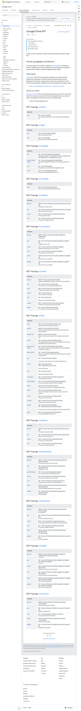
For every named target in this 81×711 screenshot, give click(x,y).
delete (29, 203)
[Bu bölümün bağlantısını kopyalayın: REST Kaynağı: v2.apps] (46, 125)
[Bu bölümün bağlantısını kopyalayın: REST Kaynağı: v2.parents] (49, 421)
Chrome (61, 663)
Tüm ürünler (26, 701)
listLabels (30, 377)
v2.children (43, 195)
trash (28, 396)
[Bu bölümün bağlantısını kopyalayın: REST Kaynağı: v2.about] (47, 107)
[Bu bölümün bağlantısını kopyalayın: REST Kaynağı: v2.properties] (51, 501)
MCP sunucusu (36, 10)
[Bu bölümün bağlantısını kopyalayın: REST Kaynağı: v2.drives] (47, 272)
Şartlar (24, 707)
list (28, 138)
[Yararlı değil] (70, 25)
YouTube (43, 673)
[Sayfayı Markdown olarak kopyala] (33, 34)
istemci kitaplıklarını (56, 65)
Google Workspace (37, 25)
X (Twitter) (43, 671)
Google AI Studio (63, 668)
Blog (42, 661)
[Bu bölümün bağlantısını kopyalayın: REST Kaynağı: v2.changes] (49, 146)
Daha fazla (36, 2)
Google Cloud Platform (28, 696)
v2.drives (42, 271)
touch (28, 390)
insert (29, 214)
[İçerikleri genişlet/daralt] (34, 39)
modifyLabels (31, 381)
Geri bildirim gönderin (64, 31)
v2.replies (43, 546)
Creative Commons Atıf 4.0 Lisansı (51, 645)
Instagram (43, 666)
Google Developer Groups (29, 663)
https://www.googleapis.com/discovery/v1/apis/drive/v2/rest (47, 86)
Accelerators (26, 668)
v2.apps (42, 125)
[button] (10, 22)
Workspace (15, 2)
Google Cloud (62, 673)
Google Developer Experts (29, 666)
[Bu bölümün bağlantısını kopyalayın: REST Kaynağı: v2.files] (46, 316)
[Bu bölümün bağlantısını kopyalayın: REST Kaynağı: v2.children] (49, 195)
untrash (29, 400)
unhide (29, 303)
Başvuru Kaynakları (24, 10)
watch (28, 170)
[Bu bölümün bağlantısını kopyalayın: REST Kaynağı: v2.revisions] (50, 594)
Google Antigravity (63, 671)
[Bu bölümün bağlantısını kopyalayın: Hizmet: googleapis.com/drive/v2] (56, 62)
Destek (52, 10)
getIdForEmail (31, 472)
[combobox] (51, 1)
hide (28, 288)
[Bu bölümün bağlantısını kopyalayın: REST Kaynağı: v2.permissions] (53, 452)
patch (28, 255)
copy (28, 324)
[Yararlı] (68, 25)
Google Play (62, 676)
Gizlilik (29, 707)
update (29, 261)
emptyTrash (30, 334)
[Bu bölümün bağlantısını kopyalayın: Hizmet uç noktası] (40, 91)
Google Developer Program (30, 661)
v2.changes (43, 146)
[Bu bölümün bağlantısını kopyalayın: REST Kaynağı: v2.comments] (51, 227)
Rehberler (13, 10)
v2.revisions (44, 594)
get (28, 115)
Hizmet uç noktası (31, 94)
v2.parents (43, 420)
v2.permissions (45, 452)
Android (61, 661)
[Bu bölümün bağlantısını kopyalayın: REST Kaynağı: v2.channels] (50, 179)
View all (61, 678)
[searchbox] (10, 15)
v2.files (42, 315)
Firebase (61, 666)
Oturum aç (76, 2)
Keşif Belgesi (30, 77)
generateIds (30, 352)
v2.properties (44, 501)
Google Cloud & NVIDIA (28, 671)
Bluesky (43, 663)
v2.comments (44, 226)
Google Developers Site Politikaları (54, 646)
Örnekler (45, 10)
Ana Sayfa (28, 2)
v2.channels (44, 179)
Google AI (25, 698)
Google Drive (7, 7)
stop (28, 187)
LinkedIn (43, 668)
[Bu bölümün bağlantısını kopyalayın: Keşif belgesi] (37, 74)
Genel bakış (5, 10)
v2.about (42, 107)
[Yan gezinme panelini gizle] (19, 708)
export (29, 340)
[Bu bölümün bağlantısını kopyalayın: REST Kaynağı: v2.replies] (48, 546)
